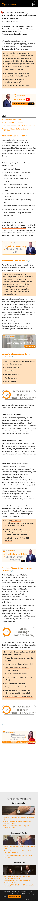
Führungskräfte (7, 44)
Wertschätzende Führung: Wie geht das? (19, 664)
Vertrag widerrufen (14, 896)
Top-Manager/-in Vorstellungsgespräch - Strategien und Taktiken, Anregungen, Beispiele (18, 531)
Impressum (6, 894)
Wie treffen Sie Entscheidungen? (16, 674)
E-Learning (15, 891)
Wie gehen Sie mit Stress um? (15, 687)
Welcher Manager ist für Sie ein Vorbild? (19, 696)
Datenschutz (16, 894)
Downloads (6, 891)
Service (31, 891)
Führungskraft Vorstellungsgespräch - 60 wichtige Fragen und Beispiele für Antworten (19, 523)
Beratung (23, 891)
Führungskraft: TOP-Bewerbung (15, 12)
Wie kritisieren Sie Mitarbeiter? (15, 683)
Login (34, 1)
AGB (4, 896)
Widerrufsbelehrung (28, 894)
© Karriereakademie (30, 900)
